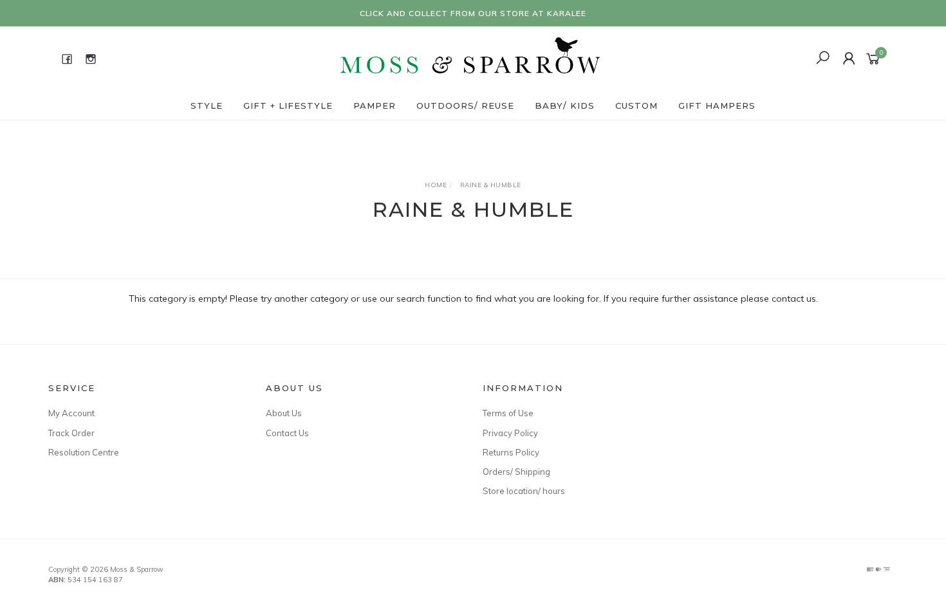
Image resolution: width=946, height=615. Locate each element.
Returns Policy (511, 452)
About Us (284, 413)
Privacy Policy (510, 433)
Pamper (374, 105)
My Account (71, 413)
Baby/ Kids (565, 105)
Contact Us (287, 433)
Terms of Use (508, 413)
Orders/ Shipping (516, 471)
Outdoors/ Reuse (465, 105)
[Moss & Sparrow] (472, 58)
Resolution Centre (83, 452)
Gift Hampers (717, 105)
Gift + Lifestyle (288, 105)
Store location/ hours (524, 491)
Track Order (71, 433)
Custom (636, 105)
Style (206, 105)
